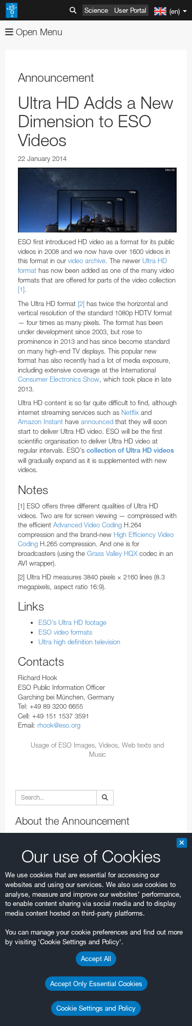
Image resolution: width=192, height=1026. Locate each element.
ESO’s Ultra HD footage (72, 622)
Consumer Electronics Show (58, 379)
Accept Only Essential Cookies (96, 984)
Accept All (96, 958)
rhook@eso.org (58, 725)
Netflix (131, 412)
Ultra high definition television (79, 642)
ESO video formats (65, 632)
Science (96, 10)
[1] (21, 289)
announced (97, 421)
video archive (86, 260)
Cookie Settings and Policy (96, 1008)
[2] (81, 303)
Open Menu (37, 32)
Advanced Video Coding (87, 525)
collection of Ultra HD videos (130, 450)
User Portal (130, 10)
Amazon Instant (40, 421)
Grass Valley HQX (112, 553)
